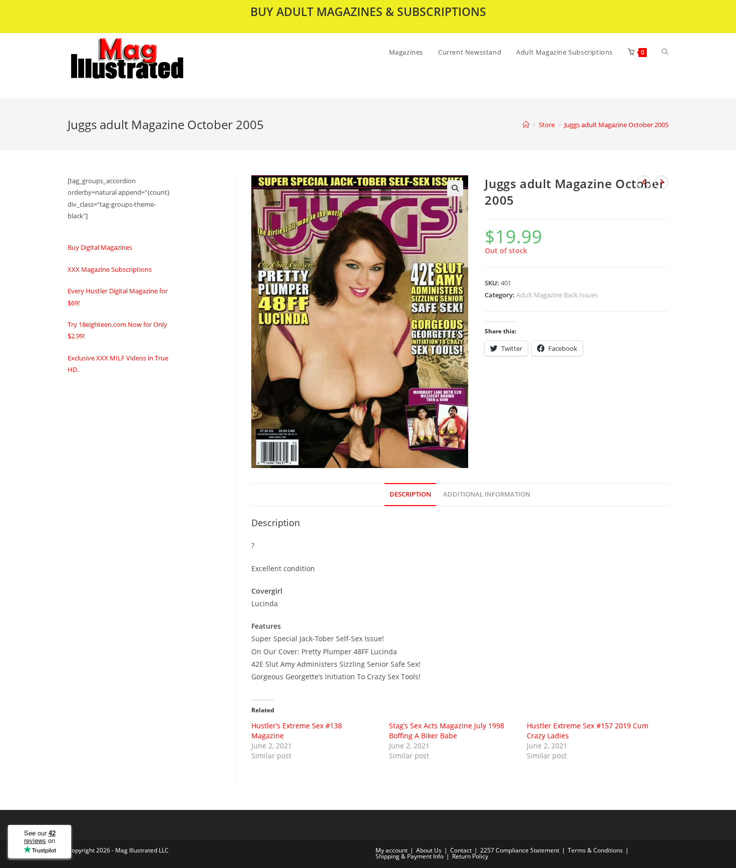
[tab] (410, 495)
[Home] (526, 124)
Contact (461, 850)
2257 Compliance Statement (519, 850)
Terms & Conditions (595, 850)
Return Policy (470, 856)
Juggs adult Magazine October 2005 (616, 124)
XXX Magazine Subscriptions (110, 269)
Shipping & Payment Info (410, 856)
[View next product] (661, 182)
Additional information (486, 494)
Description (410, 494)
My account (392, 850)
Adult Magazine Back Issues (557, 294)
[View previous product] (644, 182)
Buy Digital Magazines (100, 247)
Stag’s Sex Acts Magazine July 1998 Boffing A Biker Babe (446, 730)
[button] (153, 66)
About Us (429, 850)
